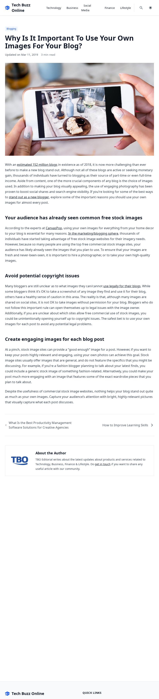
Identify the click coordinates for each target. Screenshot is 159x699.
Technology (53, 8)
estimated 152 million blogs (37, 164)
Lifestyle (125, 8)
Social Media (86, 8)
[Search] (141, 8)
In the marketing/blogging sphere (93, 233)
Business (72, 8)
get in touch (103, 464)
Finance (110, 8)
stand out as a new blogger (29, 197)
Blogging (11, 28)
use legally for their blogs (122, 286)
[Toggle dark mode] (150, 8)
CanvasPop (54, 228)
